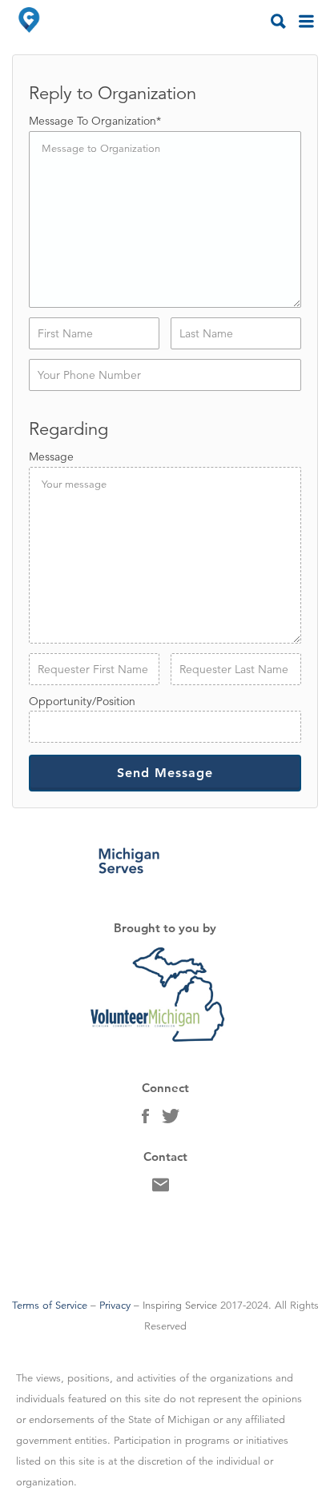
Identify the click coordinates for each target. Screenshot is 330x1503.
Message (51, 456)
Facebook (145, 1120)
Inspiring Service (180, 1305)
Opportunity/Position (82, 701)
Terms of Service (49, 1305)
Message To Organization (95, 121)
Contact (160, 1188)
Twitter (170, 1120)
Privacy (115, 1305)
